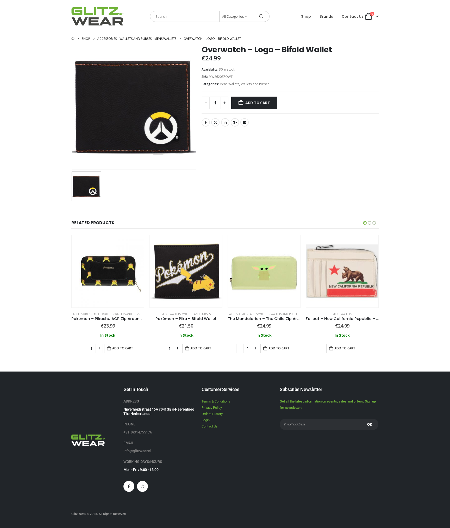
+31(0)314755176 (137, 432)
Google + (235, 122)
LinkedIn (225, 122)
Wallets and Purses (255, 84)
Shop (306, 16)
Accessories (82, 314)
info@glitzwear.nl (137, 451)
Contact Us (353, 16)
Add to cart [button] (122, 348)
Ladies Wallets (102, 314)
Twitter (215, 122)
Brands (326, 16)
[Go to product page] (108, 271)
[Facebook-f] (128, 486)
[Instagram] (142, 486)
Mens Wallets (229, 84)
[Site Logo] (97, 16)
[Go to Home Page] (72, 39)
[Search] (261, 16)
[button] (364, 223)
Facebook (206, 122)
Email (244, 122)
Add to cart (257, 102)
